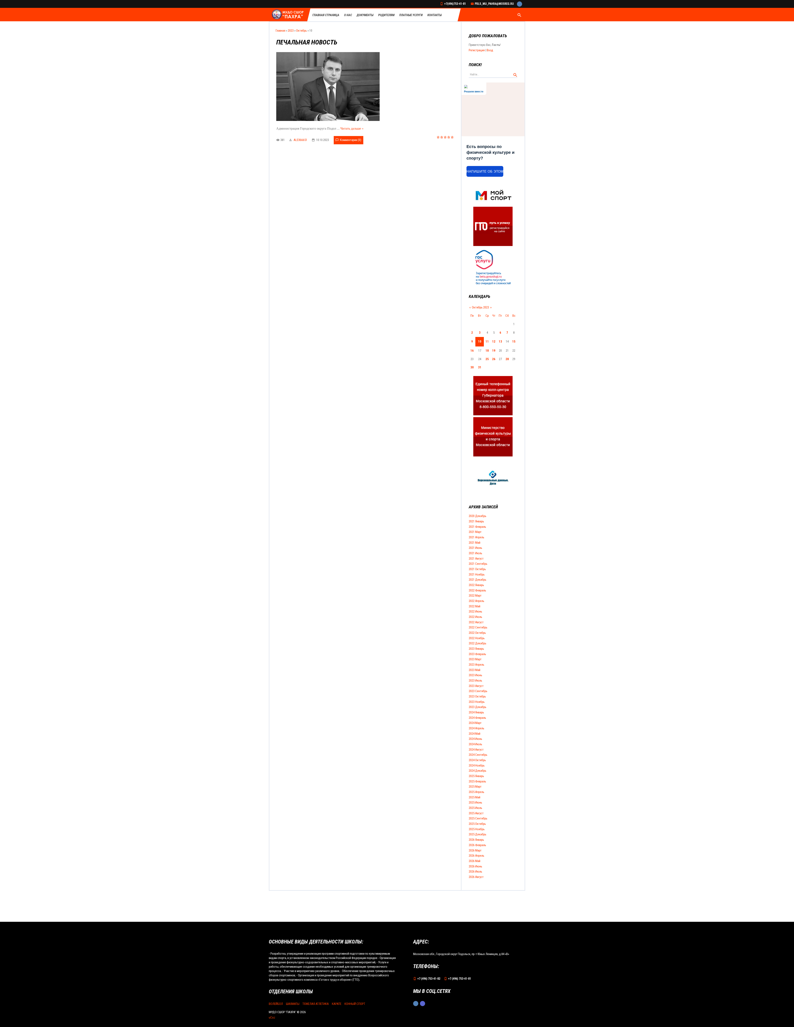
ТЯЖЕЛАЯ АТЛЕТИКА (316, 1004)
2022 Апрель (476, 601)
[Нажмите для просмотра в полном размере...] (328, 120)
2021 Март (475, 532)
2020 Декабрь (477, 516)
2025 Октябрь (477, 824)
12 (493, 341)
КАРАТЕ (336, 1004)
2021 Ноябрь (477, 574)
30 (472, 367)
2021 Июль (475, 553)
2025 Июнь (475, 802)
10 (479, 341)
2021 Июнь (475, 548)
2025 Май (474, 797)
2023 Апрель (476, 664)
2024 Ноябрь (477, 765)
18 (487, 350)
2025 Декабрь (477, 834)
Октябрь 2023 (480, 307)
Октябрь (301, 30)
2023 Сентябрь (478, 691)
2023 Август (476, 686)
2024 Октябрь (477, 760)
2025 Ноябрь (477, 829)
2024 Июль (475, 744)
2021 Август (476, 558)
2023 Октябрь (477, 696)
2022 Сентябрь (478, 627)
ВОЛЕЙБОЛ (276, 1004)
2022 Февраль (477, 590)
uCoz (272, 1017)
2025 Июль (475, 808)
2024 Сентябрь (478, 755)
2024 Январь (476, 712)
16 (472, 350)
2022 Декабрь (477, 643)
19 (493, 350)
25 (487, 359)
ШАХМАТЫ (292, 1004)
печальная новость (306, 42)
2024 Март (475, 723)
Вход (490, 50)
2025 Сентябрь (478, 818)
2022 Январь (476, 585)
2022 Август (476, 622)
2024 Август (476, 749)
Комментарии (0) (350, 140)
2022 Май (474, 606)
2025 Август (476, 813)
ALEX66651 (300, 140)
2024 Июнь (475, 739)
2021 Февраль (477, 527)
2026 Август (476, 877)
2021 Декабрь (477, 580)
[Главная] (288, 15)
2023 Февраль (477, 654)
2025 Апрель (476, 792)
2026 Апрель (476, 855)
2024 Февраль (477, 718)
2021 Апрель (476, 537)
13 (500, 341)
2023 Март (475, 659)
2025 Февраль (477, 781)
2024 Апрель (476, 728)
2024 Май (474, 734)
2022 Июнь (475, 611)
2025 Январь (476, 776)
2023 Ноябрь (477, 702)
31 (479, 367)
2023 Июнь (475, 675)
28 (507, 359)
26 (493, 359)
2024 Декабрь (477, 771)
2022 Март (475, 595)
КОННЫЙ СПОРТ (354, 1004)
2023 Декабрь (477, 707)
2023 (291, 30)
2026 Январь (476, 840)
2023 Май (474, 670)
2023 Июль (475, 680)
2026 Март (475, 850)
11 (487, 341)
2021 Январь (476, 521)
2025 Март (475, 786)
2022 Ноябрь (477, 638)
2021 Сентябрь (478, 564)
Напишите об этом (484, 171)
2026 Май (474, 861)
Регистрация (477, 50)
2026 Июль (475, 871)
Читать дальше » (352, 128)
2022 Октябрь (477, 633)
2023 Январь (476, 649)
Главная (280, 30)
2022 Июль (475, 617)
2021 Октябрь (477, 569)
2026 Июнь (475, 866)
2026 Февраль (477, 845)
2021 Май (474, 543)
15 (513, 341)
